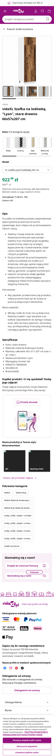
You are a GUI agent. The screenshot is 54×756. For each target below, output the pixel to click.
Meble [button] (7, 492)
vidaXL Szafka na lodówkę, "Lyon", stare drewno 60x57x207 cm (24, 114)
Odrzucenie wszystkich (27, 746)
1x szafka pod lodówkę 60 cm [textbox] (22, 170)
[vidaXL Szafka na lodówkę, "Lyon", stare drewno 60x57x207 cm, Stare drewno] (27, 60)
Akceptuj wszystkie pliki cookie (27, 740)
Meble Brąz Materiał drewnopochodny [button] (18, 508)
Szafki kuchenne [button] (11, 546)
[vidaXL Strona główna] (18, 11)
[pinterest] (16, 668)
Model (5, 161)
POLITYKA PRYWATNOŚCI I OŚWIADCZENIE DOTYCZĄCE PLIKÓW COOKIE (25, 733)
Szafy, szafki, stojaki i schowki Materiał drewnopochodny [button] (18, 531)
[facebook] (4, 668)
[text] (10, 180)
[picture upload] (27, 421)
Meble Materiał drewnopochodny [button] (18, 500)
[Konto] (36, 11)
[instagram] (10, 668)
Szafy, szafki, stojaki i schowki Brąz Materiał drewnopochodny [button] (18, 538)
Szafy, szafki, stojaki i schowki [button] (17, 515)
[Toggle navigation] (5, 11)
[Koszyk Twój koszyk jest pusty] (49, 11)
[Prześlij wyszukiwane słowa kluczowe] (47, 19)
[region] (27, 735)
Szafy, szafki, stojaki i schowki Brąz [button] (18, 523)
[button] (8, 146)
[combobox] (27, 19)
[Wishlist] (42, 11)
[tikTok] (22, 668)
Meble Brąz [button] (21, 492)
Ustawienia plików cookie (27, 752)
